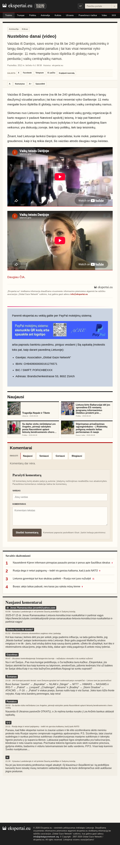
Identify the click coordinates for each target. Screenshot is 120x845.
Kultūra (58, 15)
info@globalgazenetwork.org (46, 836)
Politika (32, 15)
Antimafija (45, 15)
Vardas (16, 491)
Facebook (27, 73)
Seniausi (44, 456)
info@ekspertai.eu (79, 294)
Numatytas (20, 84)
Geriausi (60, 456)
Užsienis (70, 15)
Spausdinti (40, 84)
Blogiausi (77, 456)
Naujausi (27, 456)
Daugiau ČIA (16, 277)
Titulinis (8, 15)
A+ (30, 84)
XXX (114, 15)
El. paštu (51, 73)
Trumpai (20, 15)
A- (10, 84)
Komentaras (19, 504)
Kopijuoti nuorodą (67, 73)
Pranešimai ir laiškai (88, 15)
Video (104, 15)
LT (81, 6)
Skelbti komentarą (27, 532)
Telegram (39, 73)
